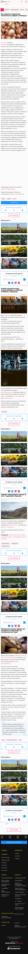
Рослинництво (5, 857)
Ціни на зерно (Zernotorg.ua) (5, 881)
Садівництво (15, 9)
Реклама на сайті (19, 914)
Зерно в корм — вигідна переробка (20, 889)
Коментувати (14, 202)
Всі (2, 9)
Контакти (16, 923)
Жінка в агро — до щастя (20, 904)
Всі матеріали (14, 215)
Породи (17, 858)
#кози (3, 739)
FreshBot (3, 44)
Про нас (3, 925)
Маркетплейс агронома (5, 895)
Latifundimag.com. (7, 392)
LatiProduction (8, 398)
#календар (4, 411)
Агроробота (4, 888)
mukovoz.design (17, 396)
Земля (22, 9)
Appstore (12, 194)
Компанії (17, 856)
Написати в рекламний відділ (6, 917)
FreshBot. (12, 189)
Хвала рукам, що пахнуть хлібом (19, 908)
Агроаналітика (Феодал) (5, 885)
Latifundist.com (13, 525)
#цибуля (9, 198)
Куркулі (17, 853)
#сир (20, 739)
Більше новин (14, 829)
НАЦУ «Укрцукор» (8, 527)
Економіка (4, 867)
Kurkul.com (4, 42)
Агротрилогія (18, 880)
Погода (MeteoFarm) (6, 878)
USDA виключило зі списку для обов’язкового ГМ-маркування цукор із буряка (13, 537)
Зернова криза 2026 (20, 878)
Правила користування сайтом (20, 926)
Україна (6, 9)
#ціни (14, 198)
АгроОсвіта (18, 898)
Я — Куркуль (18, 901)
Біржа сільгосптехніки (5, 891)
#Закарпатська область (12, 739)
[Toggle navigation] (26, 1)
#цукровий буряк (5, 543)
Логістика (4, 870)
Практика (4, 862)
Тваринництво (5, 860)
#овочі (3, 198)
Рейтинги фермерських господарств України (20, 884)
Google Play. (20, 194)
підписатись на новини (14, 842)
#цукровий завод (5, 546)
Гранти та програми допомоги (20, 895)
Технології (4, 865)
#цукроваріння (15, 543)
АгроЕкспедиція (19, 892)
